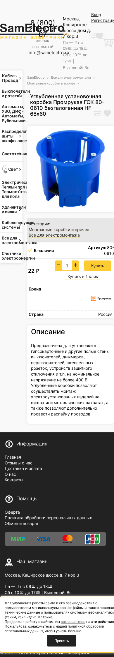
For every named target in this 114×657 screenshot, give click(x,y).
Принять (61, 641)
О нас (10, 474)
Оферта (12, 512)
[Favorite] (107, 114)
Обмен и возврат (22, 523)
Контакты (14, 479)
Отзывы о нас (18, 462)
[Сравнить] (97, 114)
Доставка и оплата (23, 468)
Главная (13, 457)
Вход (96, 14)
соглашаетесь (73, 621)
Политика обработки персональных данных (48, 517)
